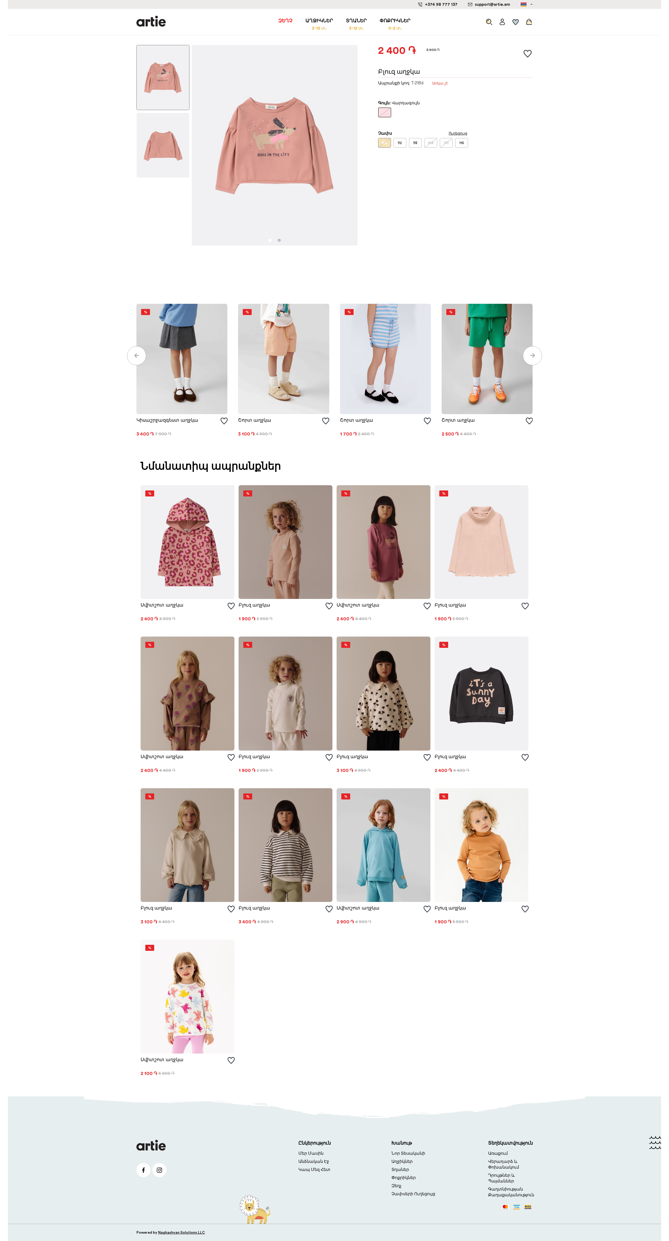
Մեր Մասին (311, 1153)
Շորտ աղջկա (254, 420)
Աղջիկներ (402, 1161)
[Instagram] (159, 1170)
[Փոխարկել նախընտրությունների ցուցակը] (528, 54)
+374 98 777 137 (441, 4)
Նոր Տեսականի (408, 1153)
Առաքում (498, 1153)
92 (400, 143)
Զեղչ (396, 1186)
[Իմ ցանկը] (515, 21)
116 (461, 143)
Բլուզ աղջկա (254, 605)
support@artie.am (492, 4)
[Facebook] (143, 1170)
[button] (136, 355)
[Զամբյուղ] (528, 21)
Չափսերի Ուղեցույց (413, 1194)
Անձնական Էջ (313, 1161)
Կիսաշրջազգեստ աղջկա (167, 420)
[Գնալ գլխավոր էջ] (151, 22)
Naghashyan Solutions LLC (181, 1232)
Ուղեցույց (458, 133)
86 (384, 143)
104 (431, 143)
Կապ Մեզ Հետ (314, 1170)
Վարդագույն (384, 114)
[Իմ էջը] (502, 21)
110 (446, 143)
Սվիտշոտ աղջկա (162, 605)
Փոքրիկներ (403, 1178)
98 (415, 143)
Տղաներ (400, 1170)
